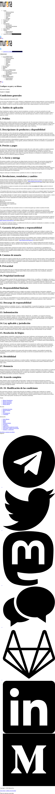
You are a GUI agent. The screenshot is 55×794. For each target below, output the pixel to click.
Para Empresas (6, 23)
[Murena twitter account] (29, 509)
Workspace (8, 14)
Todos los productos (10, 12)
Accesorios (8, 15)
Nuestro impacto (9, 32)
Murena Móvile (6, 28)
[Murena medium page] (29, 760)
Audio (7, 17)
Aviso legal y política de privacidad (8, 790)
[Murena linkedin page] (29, 707)
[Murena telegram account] (29, 461)
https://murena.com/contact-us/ (35, 181)
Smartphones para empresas (11, 26)
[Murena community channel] (29, 607)
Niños (4, 22)
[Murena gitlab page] (29, 654)
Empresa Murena (9, 31)
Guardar (7, 91)
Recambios (8, 18)
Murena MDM (9, 27)
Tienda (4, 10)
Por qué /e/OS (6, 19)
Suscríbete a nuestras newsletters (7, 432)
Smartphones (8, 13)
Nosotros (5, 30)
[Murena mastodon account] (29, 558)
